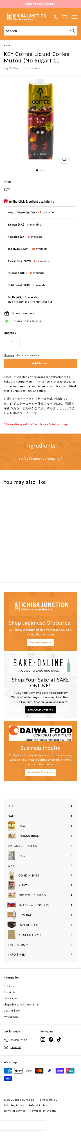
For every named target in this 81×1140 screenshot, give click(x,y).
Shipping (9, 354)
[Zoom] (64, 159)
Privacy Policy (48, 1099)
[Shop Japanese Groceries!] (40, 606)
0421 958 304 (12, 1010)
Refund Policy (38, 1105)
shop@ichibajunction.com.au (21, 1004)
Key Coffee (11, 68)
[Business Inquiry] (40, 734)
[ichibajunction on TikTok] (59, 1039)
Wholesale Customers (40, 772)
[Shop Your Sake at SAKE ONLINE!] (40, 665)
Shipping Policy (14, 1105)
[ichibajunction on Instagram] (42, 1039)
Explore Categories (40, 642)
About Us (9, 992)
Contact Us (10, 998)
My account (11, 1016)
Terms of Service (14, 1110)
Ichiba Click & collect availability (31, 202)
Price (7, 182)
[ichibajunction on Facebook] (51, 1039)
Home (7, 45)
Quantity (10, 333)
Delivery (9, 986)
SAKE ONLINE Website (40, 709)
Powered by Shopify (43, 1110)
